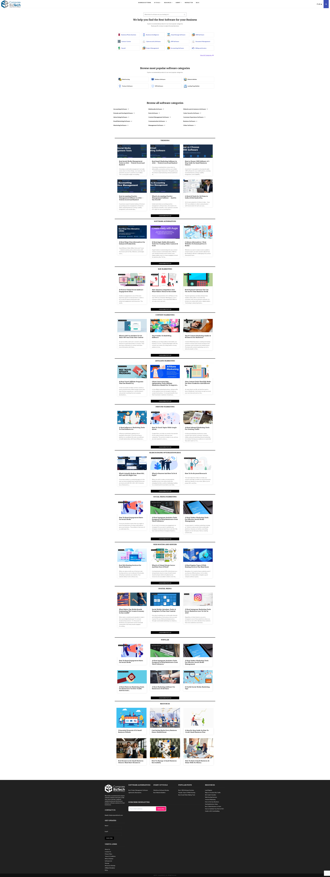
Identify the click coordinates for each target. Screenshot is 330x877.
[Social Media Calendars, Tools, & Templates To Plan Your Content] (165, 599)
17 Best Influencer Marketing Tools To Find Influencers (132, 428)
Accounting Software (177, 48)
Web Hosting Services (211, 797)
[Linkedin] (322, 4)
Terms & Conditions (110, 856)
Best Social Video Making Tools (186, 795)
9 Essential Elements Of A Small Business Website (130, 731)
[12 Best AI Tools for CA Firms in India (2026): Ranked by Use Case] (198, 186)
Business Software (144, 2)
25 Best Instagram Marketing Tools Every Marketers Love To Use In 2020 (198, 611)
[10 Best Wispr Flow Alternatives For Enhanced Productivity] (132, 232)
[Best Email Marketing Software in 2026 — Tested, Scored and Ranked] (165, 151)
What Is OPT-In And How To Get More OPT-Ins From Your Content (131, 336)
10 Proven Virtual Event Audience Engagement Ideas (131, 290)
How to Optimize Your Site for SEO (214, 808)
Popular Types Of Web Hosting (186, 792)
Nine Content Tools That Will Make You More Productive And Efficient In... (198, 383)
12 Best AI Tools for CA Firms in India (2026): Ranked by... (196, 197)
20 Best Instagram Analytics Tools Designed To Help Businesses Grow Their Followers (165, 519)
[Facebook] (317, 4)
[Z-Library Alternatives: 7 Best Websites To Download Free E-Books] (198, 232)
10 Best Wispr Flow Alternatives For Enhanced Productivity (132, 243)
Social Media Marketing (123, 502)
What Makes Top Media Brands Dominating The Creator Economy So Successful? (131, 611)
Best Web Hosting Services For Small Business (130, 566)
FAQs (106, 870)
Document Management (203, 41)
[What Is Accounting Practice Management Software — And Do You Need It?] (165, 186)
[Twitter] (319, 4)
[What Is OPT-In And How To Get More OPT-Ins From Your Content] (132, 325)
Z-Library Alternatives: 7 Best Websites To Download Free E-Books (196, 244)
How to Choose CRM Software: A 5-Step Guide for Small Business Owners (197, 163)
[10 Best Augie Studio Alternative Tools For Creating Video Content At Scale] (165, 232)
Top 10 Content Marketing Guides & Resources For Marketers (198, 336)
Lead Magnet (208, 790)
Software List (108, 861)
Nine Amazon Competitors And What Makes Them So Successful (164, 290)
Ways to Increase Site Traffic (213, 792)
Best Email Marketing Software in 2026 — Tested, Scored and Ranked (164, 162)
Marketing (187, 412)
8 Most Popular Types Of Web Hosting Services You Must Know (197, 566)
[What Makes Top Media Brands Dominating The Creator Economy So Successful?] (132, 599)
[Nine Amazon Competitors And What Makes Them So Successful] (165, 279)
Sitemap (107, 863)
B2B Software (154, 180)
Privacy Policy (108, 854)
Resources (167, 2)
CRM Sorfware (200, 35)
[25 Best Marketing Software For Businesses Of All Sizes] (165, 676)
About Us (107, 849)
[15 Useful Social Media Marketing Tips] (198, 676)
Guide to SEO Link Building (212, 811)
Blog (197, 2)
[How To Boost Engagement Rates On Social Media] (132, 507)
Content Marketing (122, 320)
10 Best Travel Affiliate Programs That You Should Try (131, 382)
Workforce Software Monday (161, 790)
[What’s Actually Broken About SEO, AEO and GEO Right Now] (132, 463)
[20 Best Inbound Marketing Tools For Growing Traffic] (198, 417)
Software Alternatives (123, 226)
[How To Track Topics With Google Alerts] (165, 417)
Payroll (123, 48)
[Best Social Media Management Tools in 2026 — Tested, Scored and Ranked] (132, 151)
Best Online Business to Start (213, 806)
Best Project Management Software (138, 790)
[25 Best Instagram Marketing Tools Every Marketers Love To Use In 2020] (198, 599)
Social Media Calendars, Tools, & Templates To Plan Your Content (164, 610)
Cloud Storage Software (178, 35)
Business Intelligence (152, 35)
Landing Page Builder (194, 86)
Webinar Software (160, 79)
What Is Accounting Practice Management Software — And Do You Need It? (164, 198)
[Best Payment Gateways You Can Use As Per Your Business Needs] (198, 279)
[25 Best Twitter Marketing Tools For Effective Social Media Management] (198, 507)
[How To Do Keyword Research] (198, 463)
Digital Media (121, 594)
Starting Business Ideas (211, 804)
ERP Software (175, 41)
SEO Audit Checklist (210, 795)
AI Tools (157, 2)
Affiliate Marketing (122, 366)
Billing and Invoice (201, 48)
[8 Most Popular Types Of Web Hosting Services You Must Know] (198, 555)
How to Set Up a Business (212, 802)
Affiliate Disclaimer (110, 868)
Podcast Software (127, 86)
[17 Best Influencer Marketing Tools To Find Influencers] (132, 417)
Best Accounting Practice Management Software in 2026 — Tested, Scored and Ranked (131, 198)
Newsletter (189, 2)
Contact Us (108, 851)
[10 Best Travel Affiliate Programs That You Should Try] (132, 371)
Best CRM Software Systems (186, 790)
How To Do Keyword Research (196, 473)
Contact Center (126, 41)
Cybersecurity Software (153, 41)
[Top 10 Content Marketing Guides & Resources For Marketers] (198, 325)
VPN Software (159, 86)
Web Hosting (126, 79)
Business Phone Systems (128, 35)
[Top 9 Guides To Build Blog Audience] (165, 325)
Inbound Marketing (122, 412)
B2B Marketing (122, 274)
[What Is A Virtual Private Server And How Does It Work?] (165, 555)
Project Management (152, 48)
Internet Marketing (210, 799)
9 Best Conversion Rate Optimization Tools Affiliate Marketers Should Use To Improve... (165, 383)
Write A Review (109, 858)
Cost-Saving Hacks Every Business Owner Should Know (164, 731)
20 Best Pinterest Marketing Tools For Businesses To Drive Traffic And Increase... (131, 688)
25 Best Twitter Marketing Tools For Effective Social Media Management (196, 519)
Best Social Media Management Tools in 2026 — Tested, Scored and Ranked (132, 163)
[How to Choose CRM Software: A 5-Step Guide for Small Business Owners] (198, 151)
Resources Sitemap (110, 865)
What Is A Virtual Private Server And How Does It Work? (163, 566)
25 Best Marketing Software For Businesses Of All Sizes (163, 688)
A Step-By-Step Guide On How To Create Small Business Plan (197, 731)
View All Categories (206, 55)
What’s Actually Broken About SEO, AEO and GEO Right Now (131, 474)
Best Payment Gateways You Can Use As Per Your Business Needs (196, 290)
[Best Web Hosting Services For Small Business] (132, 555)
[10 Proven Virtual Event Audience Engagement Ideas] (132, 279)
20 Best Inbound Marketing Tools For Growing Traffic (197, 428)
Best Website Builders (159, 792)
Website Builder (192, 79)
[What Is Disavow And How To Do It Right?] (165, 463)
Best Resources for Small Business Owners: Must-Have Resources (130, 761)
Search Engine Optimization (124, 458)
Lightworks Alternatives (134, 792)
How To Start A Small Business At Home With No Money (197, 761)
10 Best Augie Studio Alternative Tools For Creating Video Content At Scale (165, 244)
